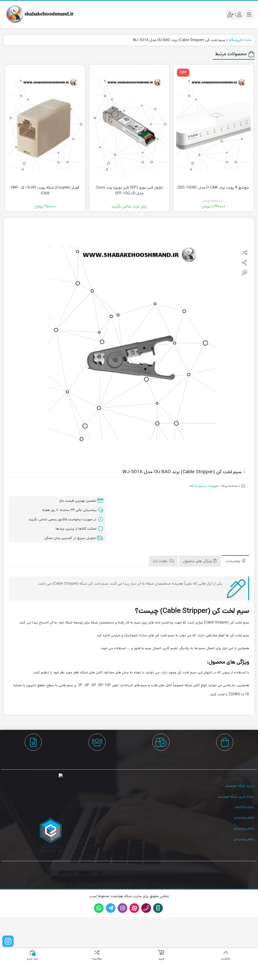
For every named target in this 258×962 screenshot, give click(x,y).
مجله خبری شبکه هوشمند (235, 796)
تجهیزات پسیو (209, 485)
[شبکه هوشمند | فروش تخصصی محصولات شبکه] (39, 14)
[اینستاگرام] (8, 941)
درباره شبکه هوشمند (239, 785)
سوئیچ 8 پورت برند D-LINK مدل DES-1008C (213, 187)
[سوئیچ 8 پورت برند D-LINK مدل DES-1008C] (213, 124)
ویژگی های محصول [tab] (198, 561)
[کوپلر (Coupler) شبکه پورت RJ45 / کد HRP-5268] (45, 124)
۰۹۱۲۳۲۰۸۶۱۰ (244, 807)
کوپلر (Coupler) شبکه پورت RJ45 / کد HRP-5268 (45, 190)
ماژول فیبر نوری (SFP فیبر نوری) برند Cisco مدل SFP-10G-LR (129, 190)
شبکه (193, 485)
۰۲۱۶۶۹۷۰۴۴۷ (244, 829)
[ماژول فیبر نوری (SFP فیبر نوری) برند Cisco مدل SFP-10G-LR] (129, 124)
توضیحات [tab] (233, 561)
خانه (248, 40)
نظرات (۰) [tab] (161, 561)
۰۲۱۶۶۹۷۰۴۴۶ (244, 818)
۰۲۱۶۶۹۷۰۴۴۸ (244, 840)
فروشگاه (235, 40)
